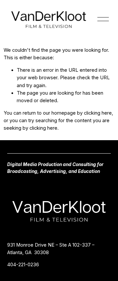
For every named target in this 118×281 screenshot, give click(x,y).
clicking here (98, 113)
